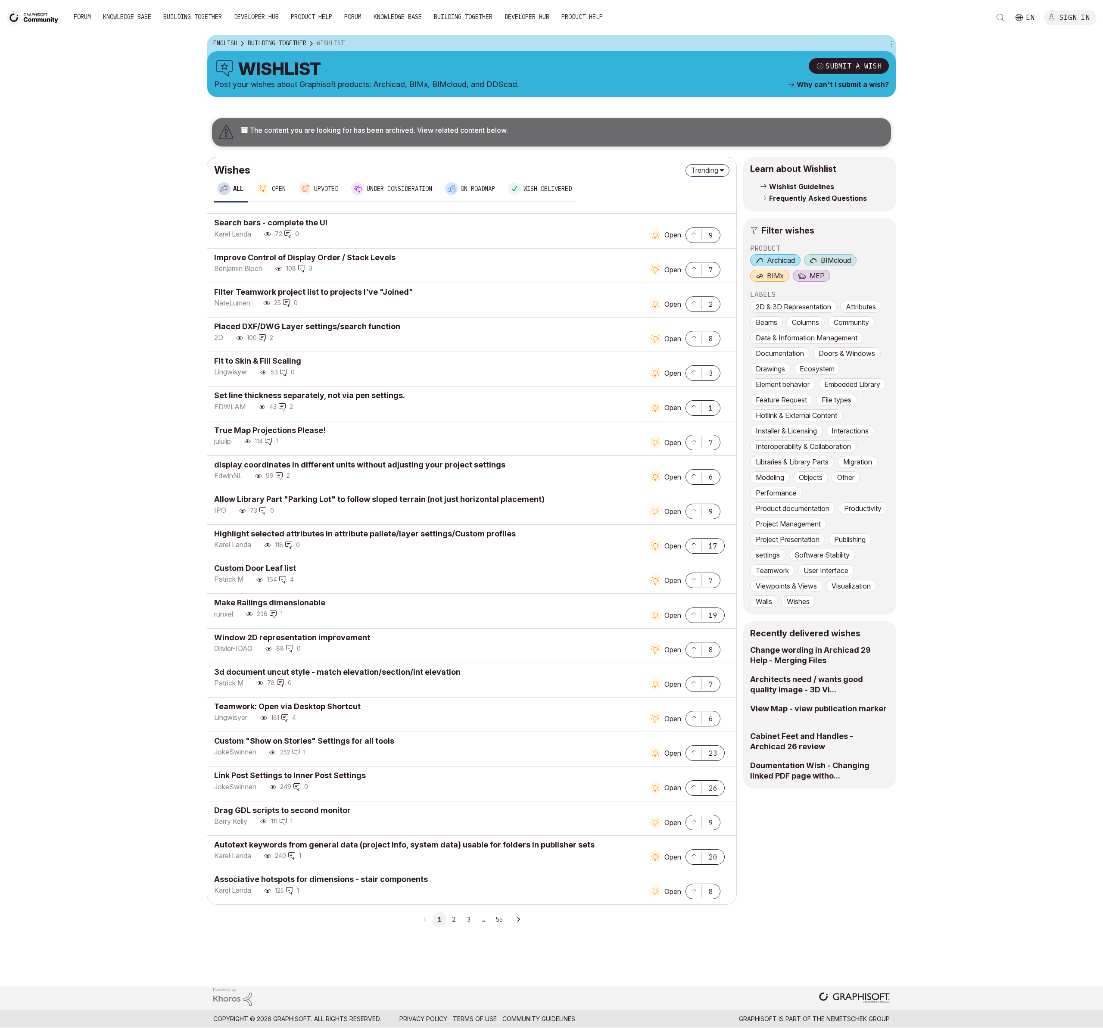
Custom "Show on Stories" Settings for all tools (304, 740)
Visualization (851, 586)
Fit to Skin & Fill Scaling (257, 360)
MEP (817, 275)
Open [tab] (279, 189)
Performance (776, 493)
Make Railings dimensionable (269, 602)
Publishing (850, 539)
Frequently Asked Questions (818, 198)
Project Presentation (787, 539)
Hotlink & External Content (796, 415)
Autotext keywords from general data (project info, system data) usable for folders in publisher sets (404, 844)
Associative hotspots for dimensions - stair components (321, 879)
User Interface (826, 570)
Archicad (781, 260)
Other (845, 477)
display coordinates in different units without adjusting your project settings (359, 464)
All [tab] (238, 189)
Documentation (780, 353)
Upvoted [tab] (326, 189)
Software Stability (822, 555)
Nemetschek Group (858, 1018)
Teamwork (772, 570)
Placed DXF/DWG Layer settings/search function (307, 326)
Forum (82, 17)
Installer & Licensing (786, 431)
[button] (693, 234)
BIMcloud (836, 260)
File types (836, 400)
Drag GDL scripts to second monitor (282, 810)
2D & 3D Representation (793, 306)
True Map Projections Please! (270, 430)
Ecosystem (817, 368)
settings (768, 555)
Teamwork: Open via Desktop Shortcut (287, 706)
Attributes (861, 306)
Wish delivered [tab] (547, 189)
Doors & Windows (847, 353)
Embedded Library (852, 384)
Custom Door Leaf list (255, 568)
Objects (811, 477)
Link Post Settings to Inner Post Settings (290, 775)
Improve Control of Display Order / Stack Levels (305, 257)
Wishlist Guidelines (801, 186)
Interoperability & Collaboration (803, 446)
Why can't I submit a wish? (843, 84)
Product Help (311, 17)
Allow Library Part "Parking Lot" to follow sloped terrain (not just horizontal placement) (379, 499)
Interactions (850, 431)
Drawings (770, 368)
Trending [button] (704, 170)
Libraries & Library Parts (792, 462)
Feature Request (781, 400)
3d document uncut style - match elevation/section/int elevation (337, 671)
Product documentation (792, 508)
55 (498, 919)
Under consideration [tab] (399, 189)
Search (1000, 17)
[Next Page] (518, 919)
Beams (766, 322)
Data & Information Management (806, 337)
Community (851, 322)
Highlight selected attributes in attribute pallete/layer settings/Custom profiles (365, 533)
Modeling (770, 477)
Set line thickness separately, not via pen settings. (309, 395)
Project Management (788, 524)
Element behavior (783, 384)
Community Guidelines (538, 1018)
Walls (764, 601)
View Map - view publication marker (818, 708)
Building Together (192, 17)
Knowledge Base (127, 17)
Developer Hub (256, 17)
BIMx (775, 275)
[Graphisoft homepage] (854, 998)
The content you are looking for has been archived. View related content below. (378, 130)
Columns (805, 322)
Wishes (798, 601)
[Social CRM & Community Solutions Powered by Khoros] (232, 996)
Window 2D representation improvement (292, 637)
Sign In (1074, 16)
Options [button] (890, 43)
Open (672, 235)
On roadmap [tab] (478, 189)
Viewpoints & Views (786, 586)
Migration (857, 462)
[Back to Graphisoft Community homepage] (35, 16)
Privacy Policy (423, 1018)
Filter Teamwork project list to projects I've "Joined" (313, 291)
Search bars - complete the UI (270, 222)
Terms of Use (475, 1018)
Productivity (863, 508)
